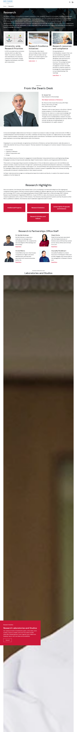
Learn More (56, 75)
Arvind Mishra (20, 251)
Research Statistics (38, 208)
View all (7, 640)
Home (4, 6)
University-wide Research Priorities (14, 47)
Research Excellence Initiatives (38, 47)
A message (38, 85)
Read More (18, 246)
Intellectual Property (14, 208)
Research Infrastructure (38, 270)
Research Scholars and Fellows (38, 217)
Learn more (32, 61)
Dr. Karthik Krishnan (22, 235)
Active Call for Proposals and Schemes (61, 208)
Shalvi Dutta (55, 235)
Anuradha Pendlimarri (58, 251)
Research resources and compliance (62, 47)
